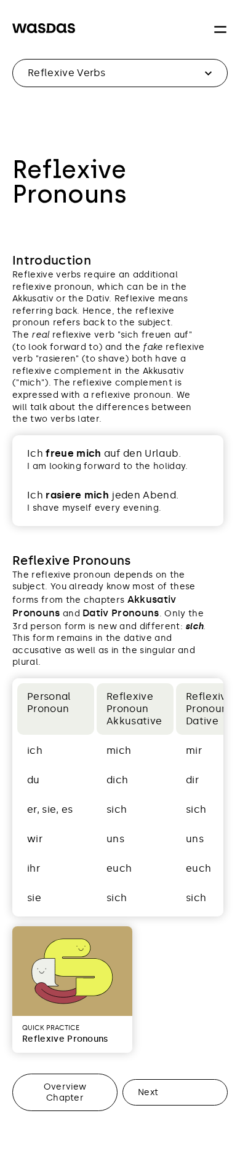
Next (148, 1092)
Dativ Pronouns (120, 613)
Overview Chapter (65, 1091)
